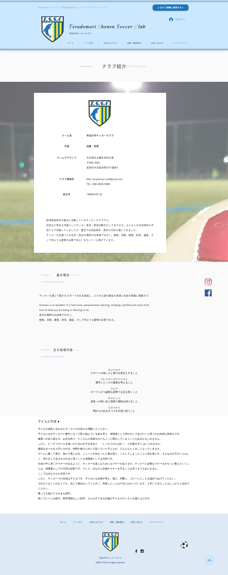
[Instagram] (208, 282)
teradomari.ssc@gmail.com (108, 179)
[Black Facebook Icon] (136, 551)
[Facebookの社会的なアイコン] (208, 292)
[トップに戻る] (209, 560)
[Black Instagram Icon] (142, 551)
